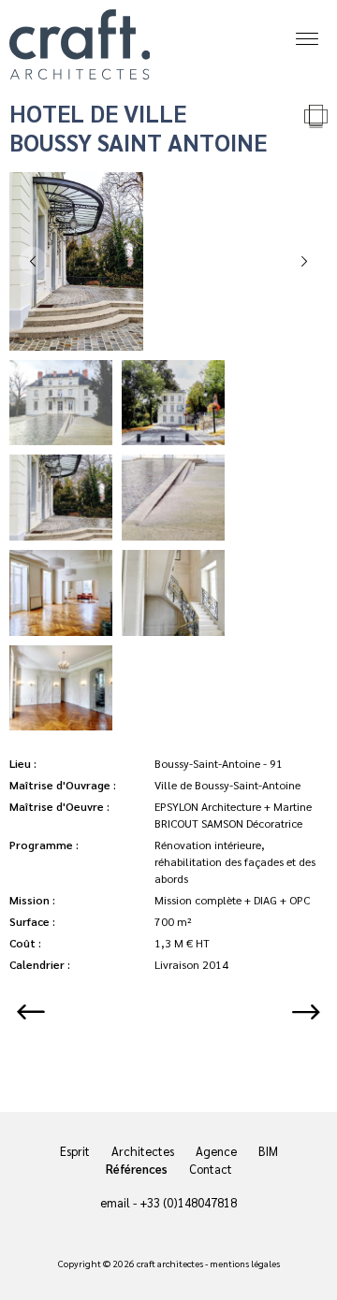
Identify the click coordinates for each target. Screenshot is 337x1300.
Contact (210, 1169)
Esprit (75, 1151)
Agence (216, 1151)
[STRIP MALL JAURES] (42, 1012)
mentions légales (245, 1263)
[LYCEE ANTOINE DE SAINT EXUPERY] (295, 1012)
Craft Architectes (79, 44)
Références (137, 1169)
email (115, 1202)
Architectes (142, 1151)
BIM (268, 1151)
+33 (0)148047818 (188, 1202)
